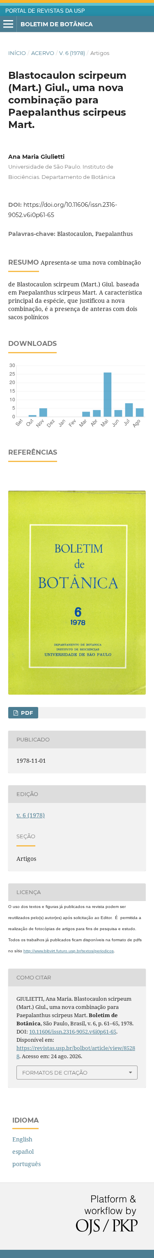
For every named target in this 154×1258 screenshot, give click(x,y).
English (22, 1139)
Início (17, 53)
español (23, 1151)
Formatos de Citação (54, 1072)
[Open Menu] (8, 24)
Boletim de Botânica (57, 24)
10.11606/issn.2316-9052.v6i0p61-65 (72, 1031)
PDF (26, 712)
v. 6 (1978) (72, 53)
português (26, 1164)
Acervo (42, 53)
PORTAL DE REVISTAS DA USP (45, 11)
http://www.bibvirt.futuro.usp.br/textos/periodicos (68, 951)
